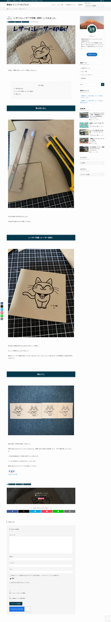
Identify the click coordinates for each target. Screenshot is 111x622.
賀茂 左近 (82, 102)
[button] (12, 511)
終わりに (18, 94)
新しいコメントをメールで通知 (17, 593)
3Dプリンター (11, 21)
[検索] (103, 1)
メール (11, 563)
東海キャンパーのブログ (18, 5)
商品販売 (83, 78)
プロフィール (92, 54)
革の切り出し (20, 88)
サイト (11, 569)
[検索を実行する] (102, 84)
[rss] (101, 1)
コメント (12, 535)
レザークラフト (25, 21)
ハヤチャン (83, 97)
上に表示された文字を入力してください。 (20, 582)
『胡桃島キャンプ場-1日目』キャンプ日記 (91, 95)
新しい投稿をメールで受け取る (17, 598)
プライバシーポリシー (87, 74)
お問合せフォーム (85, 68)
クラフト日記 (18, 21)
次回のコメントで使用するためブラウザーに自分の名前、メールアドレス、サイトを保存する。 (35, 575)
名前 (11, 556)
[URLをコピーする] (69, 511)
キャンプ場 (84, 71)
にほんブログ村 (12, 474)
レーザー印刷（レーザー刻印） (25, 91)
